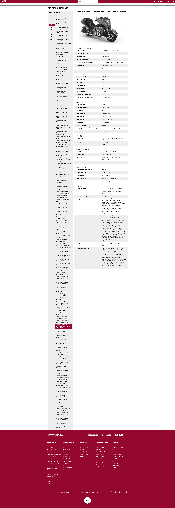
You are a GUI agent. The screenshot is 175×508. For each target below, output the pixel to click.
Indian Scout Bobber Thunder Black (62, 74)
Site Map (63, 492)
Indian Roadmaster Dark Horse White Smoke (63, 353)
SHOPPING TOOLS (96, 4)
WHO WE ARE (106, 4)
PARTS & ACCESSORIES (71, 4)
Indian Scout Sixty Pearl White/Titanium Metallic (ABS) (62, 31)
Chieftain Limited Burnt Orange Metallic (62, 260)
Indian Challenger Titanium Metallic (61, 273)
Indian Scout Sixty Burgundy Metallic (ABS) (63, 26)
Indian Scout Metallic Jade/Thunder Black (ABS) (63, 57)
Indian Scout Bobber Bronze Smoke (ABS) (62, 88)
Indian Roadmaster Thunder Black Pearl (61, 313)
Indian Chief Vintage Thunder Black (61, 154)
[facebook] (111, 492)
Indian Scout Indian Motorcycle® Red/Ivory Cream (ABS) (62, 52)
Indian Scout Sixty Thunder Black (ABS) (61, 22)
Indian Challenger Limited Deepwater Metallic (63, 294)
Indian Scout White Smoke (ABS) (63, 44)
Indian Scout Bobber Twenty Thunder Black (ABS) (62, 116)
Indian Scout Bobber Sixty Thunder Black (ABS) (63, 141)
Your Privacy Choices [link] (76, 492)
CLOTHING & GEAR (84, 4)
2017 (51, 32)
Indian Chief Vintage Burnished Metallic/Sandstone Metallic (61, 168)
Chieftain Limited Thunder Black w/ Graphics (63, 256)
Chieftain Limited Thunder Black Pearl (63, 248)
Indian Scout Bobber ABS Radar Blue (63, 99)
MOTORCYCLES (59, 4)
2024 (51, 15)
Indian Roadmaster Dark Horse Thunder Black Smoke (63, 349)
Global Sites (95, 492)
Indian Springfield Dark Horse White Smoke (62, 196)
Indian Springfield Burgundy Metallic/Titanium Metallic (63, 182)
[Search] (96, 1)
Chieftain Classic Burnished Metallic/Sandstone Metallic (61, 227)
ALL (57, 15)
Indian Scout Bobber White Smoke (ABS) (62, 92)
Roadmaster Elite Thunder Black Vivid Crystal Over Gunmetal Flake (63, 309)
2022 (51, 20)
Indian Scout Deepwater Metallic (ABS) (63, 47)
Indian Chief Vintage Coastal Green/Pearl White (63, 162)
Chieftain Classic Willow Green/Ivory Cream (62, 221)
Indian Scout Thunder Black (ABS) (62, 40)
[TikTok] (126, 492)
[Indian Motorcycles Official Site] (3, 1)
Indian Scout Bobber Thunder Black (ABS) (62, 78)
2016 (51, 34)
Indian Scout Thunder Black (62, 36)
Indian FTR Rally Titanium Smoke (63, 426)
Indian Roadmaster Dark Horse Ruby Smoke (63, 357)
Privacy (68, 492)
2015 (51, 37)
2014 (51, 39)
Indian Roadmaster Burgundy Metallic (61, 317)
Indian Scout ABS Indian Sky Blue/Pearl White (62, 66)
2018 (51, 29)
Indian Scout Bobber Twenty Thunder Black (62, 111)
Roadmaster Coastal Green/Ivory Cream (61, 340)
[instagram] (115, 492)
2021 (51, 22)
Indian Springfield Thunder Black (63, 177)
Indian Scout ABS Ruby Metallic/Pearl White (62, 70)
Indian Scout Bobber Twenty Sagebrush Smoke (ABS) (63, 122)
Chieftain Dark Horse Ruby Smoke (63, 236)
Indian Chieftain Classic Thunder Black (62, 208)
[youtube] (122, 492)
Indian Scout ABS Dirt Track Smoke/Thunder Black (62, 62)
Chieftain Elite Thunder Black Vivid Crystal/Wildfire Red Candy (63, 269)
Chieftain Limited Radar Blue (62, 252)
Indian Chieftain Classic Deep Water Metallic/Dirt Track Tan (63, 213)
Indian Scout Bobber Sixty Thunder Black (63, 137)
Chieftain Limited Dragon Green (63, 264)
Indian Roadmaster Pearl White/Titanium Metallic (63, 321)
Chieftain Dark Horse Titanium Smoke (62, 240)
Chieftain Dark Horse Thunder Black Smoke (62, 232)
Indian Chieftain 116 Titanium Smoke (61, 204)
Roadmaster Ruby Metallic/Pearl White (61, 344)
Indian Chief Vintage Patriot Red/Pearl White (62, 173)
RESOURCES (115, 4)
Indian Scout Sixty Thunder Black (61, 18)
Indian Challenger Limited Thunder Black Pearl (63, 290)
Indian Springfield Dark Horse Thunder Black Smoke (62, 188)
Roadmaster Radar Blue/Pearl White (61, 330)
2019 (51, 27)
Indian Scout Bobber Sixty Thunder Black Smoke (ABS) (63, 146)
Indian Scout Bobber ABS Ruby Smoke (63, 103)
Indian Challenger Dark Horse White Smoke (62, 286)
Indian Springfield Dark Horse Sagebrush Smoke (63, 192)
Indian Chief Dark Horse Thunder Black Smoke (62, 150)
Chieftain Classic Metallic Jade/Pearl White (63, 217)
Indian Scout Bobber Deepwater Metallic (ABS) (63, 95)
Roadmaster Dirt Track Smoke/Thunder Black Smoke (62, 335)
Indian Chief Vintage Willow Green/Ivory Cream (63, 158)
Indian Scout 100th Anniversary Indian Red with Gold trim (62, 133)
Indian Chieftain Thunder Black (63, 200)
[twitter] (119, 492)
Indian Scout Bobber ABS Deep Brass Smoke (63, 107)
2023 (51, 17)
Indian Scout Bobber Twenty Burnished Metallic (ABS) (63, 127)
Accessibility (88, 492)
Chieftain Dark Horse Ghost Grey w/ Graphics (62, 244)
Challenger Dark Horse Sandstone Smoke (62, 282)
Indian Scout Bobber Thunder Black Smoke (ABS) (62, 83)
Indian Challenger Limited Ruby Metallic (63, 298)
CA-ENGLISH (119, 435)
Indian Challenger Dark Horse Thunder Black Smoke (62, 278)
